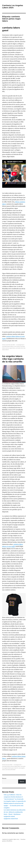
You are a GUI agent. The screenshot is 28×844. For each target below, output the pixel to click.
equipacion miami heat (11, 818)
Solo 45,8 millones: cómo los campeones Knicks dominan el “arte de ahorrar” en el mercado (13, 797)
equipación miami (9, 816)
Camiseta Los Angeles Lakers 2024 (12, 6)
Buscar (4, 778)
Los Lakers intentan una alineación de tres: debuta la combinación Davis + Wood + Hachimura (14, 812)
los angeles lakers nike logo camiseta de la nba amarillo (13, 359)
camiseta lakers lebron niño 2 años (11, 346)
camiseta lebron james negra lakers (11, 766)
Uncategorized (20, 344)
